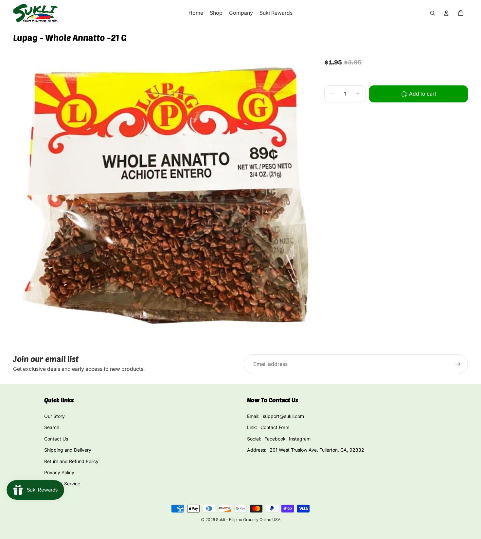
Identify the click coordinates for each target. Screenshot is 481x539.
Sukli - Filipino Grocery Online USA (248, 519)
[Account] (446, 13)
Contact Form (274, 427)
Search (51, 427)
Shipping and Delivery (67, 450)
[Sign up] (458, 364)
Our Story (54, 416)
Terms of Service (62, 483)
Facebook (275, 438)
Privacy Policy (59, 472)
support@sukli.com (283, 416)
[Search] (432, 13)
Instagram (300, 438)
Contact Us (56, 438)
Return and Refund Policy (71, 461)
